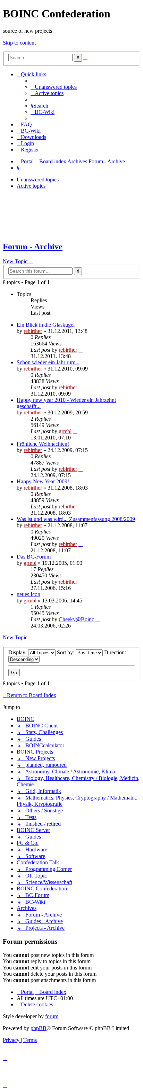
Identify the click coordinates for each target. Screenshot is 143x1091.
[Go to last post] (80, 350)
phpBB (39, 1028)
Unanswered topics (38, 179)
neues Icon (28, 594)
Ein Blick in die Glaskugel (46, 325)
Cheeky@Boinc (76, 619)
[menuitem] (54, 87)
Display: (18, 652)
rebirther (33, 331)
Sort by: (66, 652)
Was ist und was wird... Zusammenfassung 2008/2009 (76, 519)
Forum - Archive (32, 246)
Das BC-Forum (34, 557)
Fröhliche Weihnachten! (43, 444)
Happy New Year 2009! (43, 481)
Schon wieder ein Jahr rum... (48, 362)
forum (51, 1016)
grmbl (65, 431)
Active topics (31, 186)
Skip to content (19, 43)
